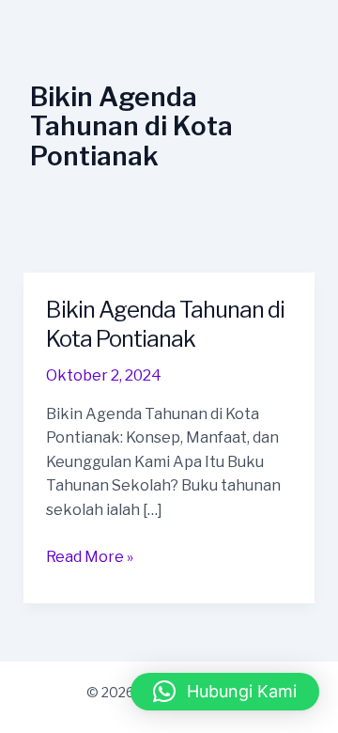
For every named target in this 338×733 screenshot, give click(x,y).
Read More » (89, 555)
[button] (225, 691)
